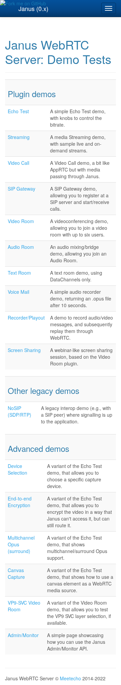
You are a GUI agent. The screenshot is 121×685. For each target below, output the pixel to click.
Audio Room (21, 247)
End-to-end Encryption (20, 501)
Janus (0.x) (33, 8)
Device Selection (17, 469)
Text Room (19, 272)
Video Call (18, 162)
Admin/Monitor (23, 635)
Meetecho (70, 678)
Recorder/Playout (26, 317)
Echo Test (18, 111)
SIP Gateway (21, 188)
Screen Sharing (24, 350)
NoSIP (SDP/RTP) (19, 411)
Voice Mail (18, 291)
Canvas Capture (16, 573)
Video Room (21, 221)
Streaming (19, 137)
